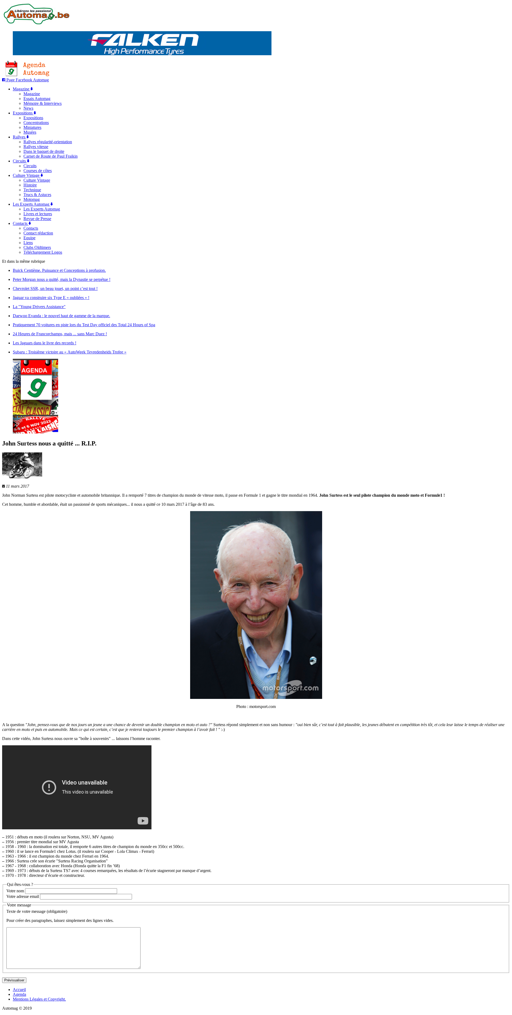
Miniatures (32, 127)
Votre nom (15, 891)
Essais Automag (36, 98)
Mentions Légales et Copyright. (39, 999)
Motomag (31, 199)
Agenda (19, 994)
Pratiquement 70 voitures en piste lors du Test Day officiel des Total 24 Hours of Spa (84, 325)
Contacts (21, 223)
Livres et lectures (37, 214)
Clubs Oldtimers (37, 247)
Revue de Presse (37, 218)
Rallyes (19, 137)
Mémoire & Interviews (42, 103)
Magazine (21, 89)
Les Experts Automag (31, 204)
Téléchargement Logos (42, 252)
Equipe (29, 238)
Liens (28, 242)
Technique (32, 190)
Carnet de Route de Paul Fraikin (50, 156)
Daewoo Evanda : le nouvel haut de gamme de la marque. (61, 315)
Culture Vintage (27, 175)
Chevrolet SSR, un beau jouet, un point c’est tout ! (55, 288)
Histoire (30, 185)
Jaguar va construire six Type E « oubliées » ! (51, 297)
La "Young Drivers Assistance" (39, 306)
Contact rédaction (38, 233)
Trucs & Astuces (37, 194)
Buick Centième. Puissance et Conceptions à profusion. (59, 270)
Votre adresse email (22, 896)
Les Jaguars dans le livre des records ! (44, 343)
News (28, 108)
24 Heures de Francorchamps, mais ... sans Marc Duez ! (60, 334)
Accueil (19, 989)
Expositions (23, 113)
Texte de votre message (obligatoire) (36, 911)
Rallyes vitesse (35, 146)
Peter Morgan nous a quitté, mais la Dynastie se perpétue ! (61, 279)
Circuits (20, 161)
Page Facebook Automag (27, 80)
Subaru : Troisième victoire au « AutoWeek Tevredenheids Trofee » (69, 352)
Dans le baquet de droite (43, 151)
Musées (29, 132)
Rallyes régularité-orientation (47, 142)
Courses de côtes (37, 170)
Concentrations (36, 122)
